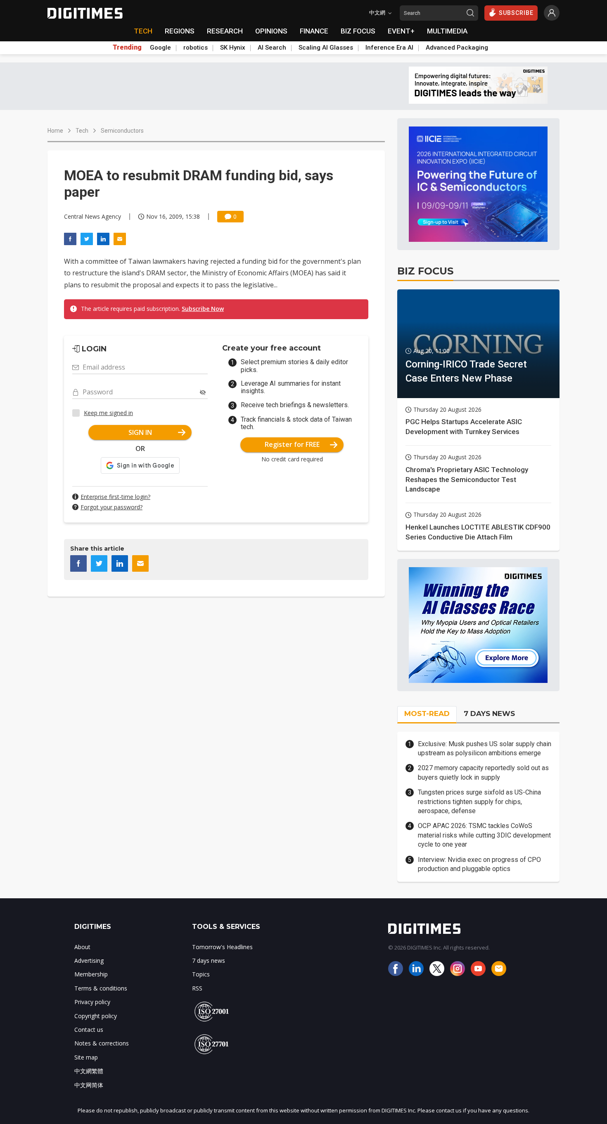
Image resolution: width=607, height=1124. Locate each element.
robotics (195, 47)
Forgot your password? (111, 507)
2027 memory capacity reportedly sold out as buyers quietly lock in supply (483, 772)
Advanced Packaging (457, 47)
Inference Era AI (389, 47)
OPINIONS (271, 31)
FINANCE (314, 31)
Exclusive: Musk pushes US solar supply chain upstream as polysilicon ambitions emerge (484, 748)
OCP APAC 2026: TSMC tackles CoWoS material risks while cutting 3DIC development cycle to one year (484, 835)
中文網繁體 (88, 1071)
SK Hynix (232, 47)
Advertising (89, 960)
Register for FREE (292, 444)
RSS (197, 988)
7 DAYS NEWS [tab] (489, 713)
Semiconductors (122, 130)
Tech (82, 130)
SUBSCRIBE (516, 13)
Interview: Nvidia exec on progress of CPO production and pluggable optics (479, 864)
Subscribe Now (203, 309)
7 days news (208, 960)
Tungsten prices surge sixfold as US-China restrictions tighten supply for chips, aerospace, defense (479, 801)
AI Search (272, 47)
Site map (86, 1057)
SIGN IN (140, 432)
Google (160, 47)
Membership (91, 974)
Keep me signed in (108, 413)
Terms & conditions (100, 988)
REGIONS (179, 31)
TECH (143, 31)
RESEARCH (225, 31)
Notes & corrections (101, 1043)
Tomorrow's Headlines (222, 947)
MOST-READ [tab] (427, 713)
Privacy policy (92, 1002)
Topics (201, 974)
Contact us (88, 1029)
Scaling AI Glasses (326, 47)
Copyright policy (95, 1016)
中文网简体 (88, 1085)
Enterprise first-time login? (115, 497)
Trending (127, 47)
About (82, 947)
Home (55, 130)
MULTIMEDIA (447, 31)
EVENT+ (401, 31)
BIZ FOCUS (358, 31)
